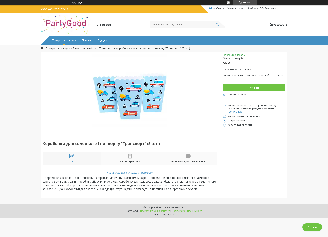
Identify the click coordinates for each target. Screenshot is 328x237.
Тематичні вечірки (84, 48)
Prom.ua (183, 207)
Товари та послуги (64, 40)
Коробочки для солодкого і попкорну (130, 172)
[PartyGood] (66, 24)
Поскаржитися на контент (155, 211)
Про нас (87, 40)
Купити (254, 87)
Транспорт (106, 48)
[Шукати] (217, 24)
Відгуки (102, 40)
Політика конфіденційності (187, 211)
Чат (315, 227)
